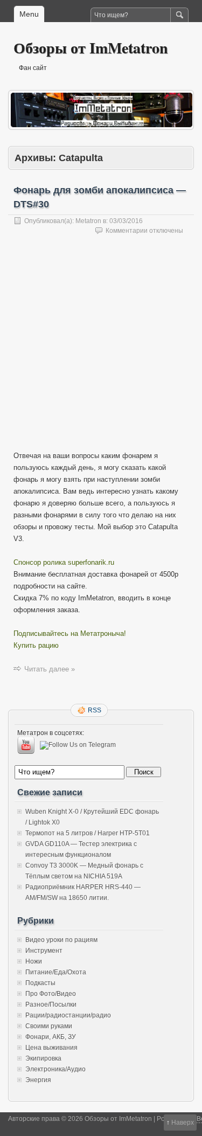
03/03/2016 (126, 221)
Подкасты (40, 983)
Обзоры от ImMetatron (90, 48)
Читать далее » (49, 669)
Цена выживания (51, 1047)
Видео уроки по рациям (61, 940)
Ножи (33, 961)
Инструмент (43, 950)
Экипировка (43, 1058)
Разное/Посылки (50, 1004)
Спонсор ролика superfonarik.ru (63, 562)
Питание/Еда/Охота (55, 972)
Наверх (182, 1122)
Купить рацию (36, 645)
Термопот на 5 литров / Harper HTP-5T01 (87, 833)
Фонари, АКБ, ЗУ (50, 1037)
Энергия (38, 1080)
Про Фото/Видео (50, 994)
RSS (94, 710)
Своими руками (48, 1026)
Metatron (88, 221)
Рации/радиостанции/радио (68, 1015)
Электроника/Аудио (55, 1069)
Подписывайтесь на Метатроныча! (69, 633)
